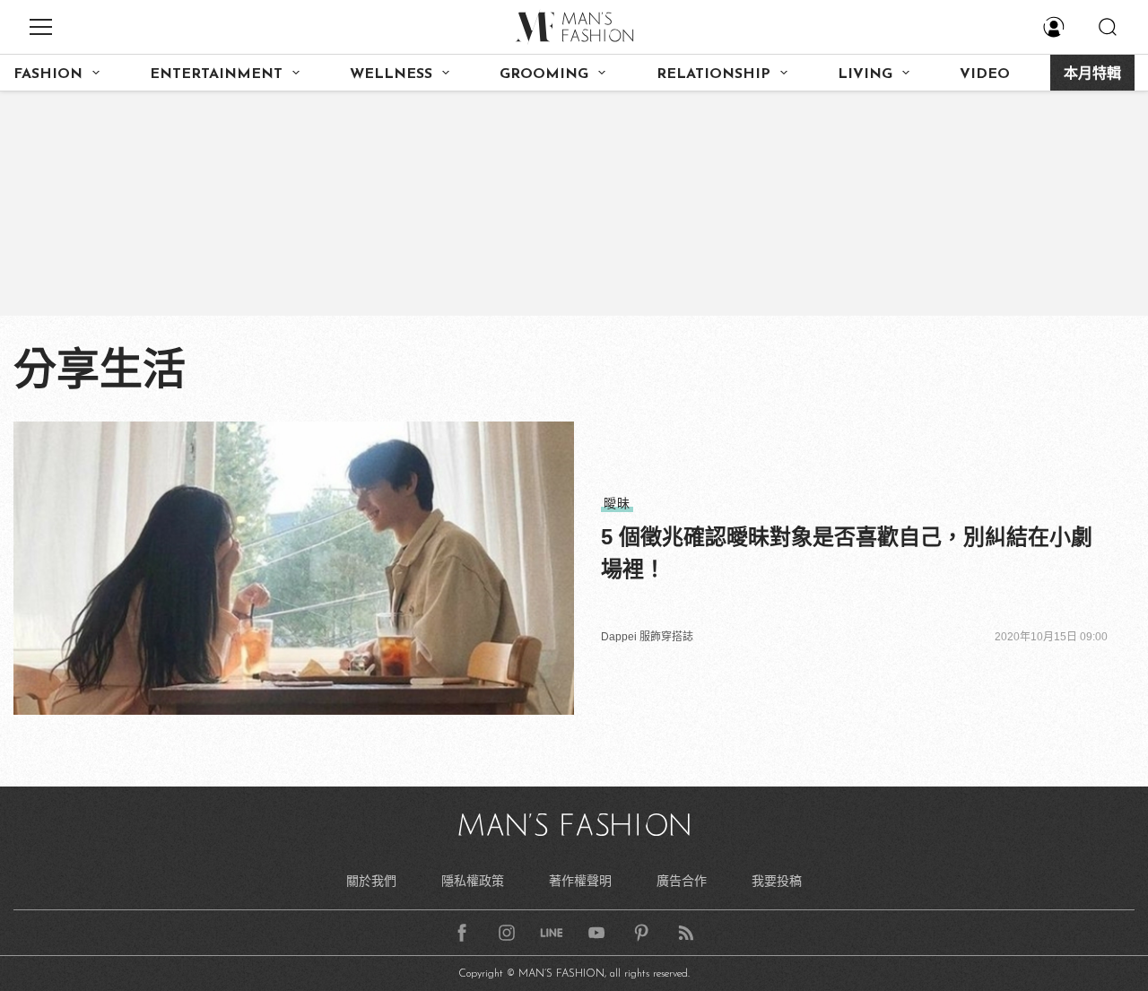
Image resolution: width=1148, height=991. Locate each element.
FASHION (48, 74)
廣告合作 (682, 881)
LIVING (865, 74)
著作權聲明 (580, 881)
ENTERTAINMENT (216, 74)
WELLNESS (391, 74)
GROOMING (544, 74)
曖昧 (617, 503)
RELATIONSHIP (713, 74)
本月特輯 (1092, 74)
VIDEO (985, 74)
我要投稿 (777, 881)
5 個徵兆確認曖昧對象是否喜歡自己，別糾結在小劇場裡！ (846, 553)
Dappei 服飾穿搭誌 (647, 636)
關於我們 (371, 881)
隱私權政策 (472, 881)
